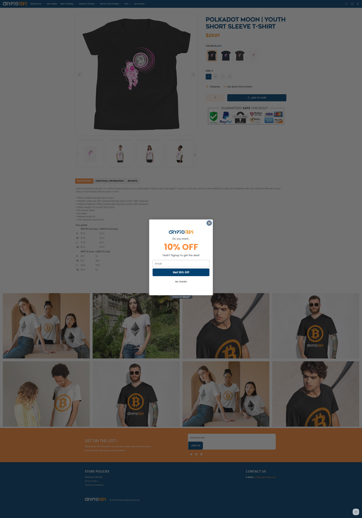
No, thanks (181, 281)
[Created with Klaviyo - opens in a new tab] (181, 297)
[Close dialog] (209, 223)
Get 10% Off (181, 272)
